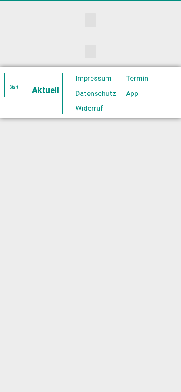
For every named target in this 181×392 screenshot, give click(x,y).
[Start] (14, 77)
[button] (90, 20)
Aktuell (45, 90)
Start (14, 87)
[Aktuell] (41, 77)
